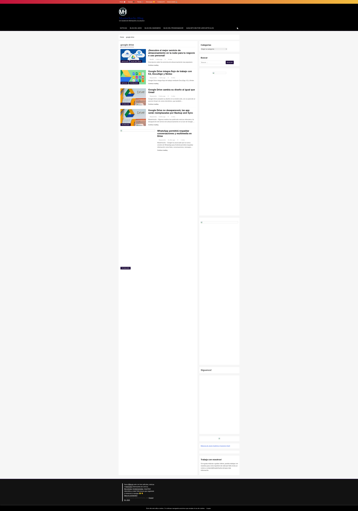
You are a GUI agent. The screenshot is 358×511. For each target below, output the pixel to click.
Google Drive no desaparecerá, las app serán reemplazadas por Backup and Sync (170, 111)
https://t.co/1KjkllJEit (130, 495)
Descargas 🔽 (150, 2)
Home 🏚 (122, 2)
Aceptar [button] (209, 508)
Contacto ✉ (161, 2)
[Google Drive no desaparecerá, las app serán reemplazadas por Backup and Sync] (133, 117)
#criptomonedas (138, 489)
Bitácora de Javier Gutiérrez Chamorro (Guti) (215, 446)
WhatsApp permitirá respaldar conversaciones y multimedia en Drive (174, 133)
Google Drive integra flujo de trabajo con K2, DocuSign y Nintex (170, 72)
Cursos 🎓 (131, 2)
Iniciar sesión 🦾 (172, 2)
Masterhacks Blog (131, 18)
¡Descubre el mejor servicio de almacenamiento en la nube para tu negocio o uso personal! (171, 53)
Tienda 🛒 (140, 2)
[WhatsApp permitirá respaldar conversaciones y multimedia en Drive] (137, 199)
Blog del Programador (173, 28)
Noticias (123, 28)
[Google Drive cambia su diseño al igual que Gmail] (133, 96)
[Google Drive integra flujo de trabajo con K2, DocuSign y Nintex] (133, 77)
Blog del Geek (136, 28)
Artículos (125, 61)
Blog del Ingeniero (153, 28)
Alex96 (152, 59)
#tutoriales (128, 487)
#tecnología (128, 489)
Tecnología (134, 83)
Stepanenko (153, 78)
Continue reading (153, 65)
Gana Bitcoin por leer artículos (200, 28)
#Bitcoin (131, 484)
